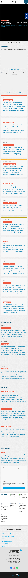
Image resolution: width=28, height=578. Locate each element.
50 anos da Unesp (14, 69)
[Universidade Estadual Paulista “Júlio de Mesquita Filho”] (17, 575)
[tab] (7, 43)
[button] (26, 2)
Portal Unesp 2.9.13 (14, 574)
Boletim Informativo (5, 20)
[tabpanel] (14, 22)
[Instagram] (14, 568)
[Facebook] (11, 568)
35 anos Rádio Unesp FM (14, 92)
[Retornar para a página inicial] (14, 552)
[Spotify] (17, 568)
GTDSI (13, 575)
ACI (9, 575)
